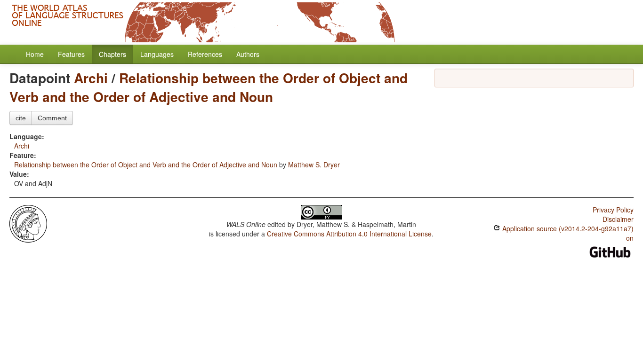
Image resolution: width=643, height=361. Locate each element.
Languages (157, 54)
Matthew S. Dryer (314, 164)
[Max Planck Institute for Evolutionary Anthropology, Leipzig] (28, 223)
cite (21, 118)
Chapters (112, 54)
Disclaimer (618, 219)
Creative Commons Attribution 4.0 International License (349, 233)
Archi (91, 77)
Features (71, 54)
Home (35, 54)
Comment (52, 118)
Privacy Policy (613, 209)
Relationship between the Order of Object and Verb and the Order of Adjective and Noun (208, 87)
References (205, 54)
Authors (247, 54)
